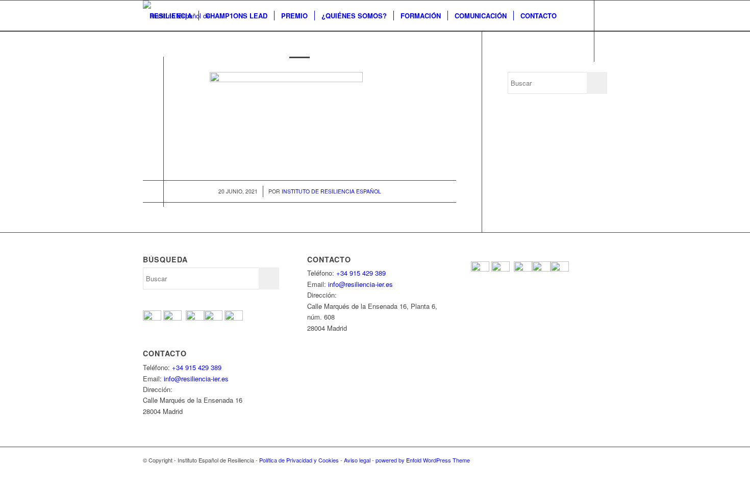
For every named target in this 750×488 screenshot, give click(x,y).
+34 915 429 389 (196, 367)
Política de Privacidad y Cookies (299, 460)
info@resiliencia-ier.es (196, 378)
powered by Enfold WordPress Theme (423, 460)
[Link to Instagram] (191, 76)
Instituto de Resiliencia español (331, 191)
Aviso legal (357, 460)
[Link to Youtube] (176, 76)
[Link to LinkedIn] (207, 76)
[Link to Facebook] (146, 76)
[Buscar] (153, 46)
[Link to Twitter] (161, 76)
